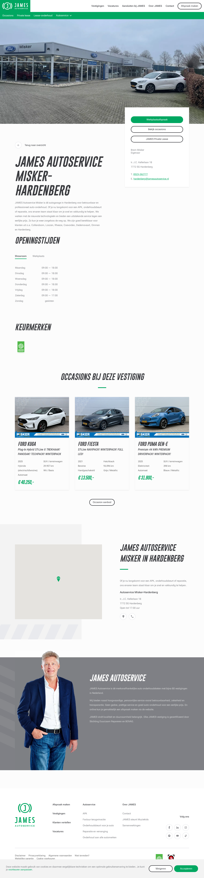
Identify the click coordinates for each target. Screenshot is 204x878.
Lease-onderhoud (43, 15)
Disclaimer (20, 855)
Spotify (169, 835)
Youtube (177, 835)
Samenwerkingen (131, 825)
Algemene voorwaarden (60, 855)
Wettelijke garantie (24, 858)
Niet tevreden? (82, 855)
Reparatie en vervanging (95, 831)
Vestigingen (97, 5)
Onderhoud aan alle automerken (99, 837)
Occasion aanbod (102, 502)
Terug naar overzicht (35, 145)
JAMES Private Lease (157, 139)
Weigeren (161, 868)
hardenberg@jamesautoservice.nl (151, 178)
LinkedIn (177, 827)
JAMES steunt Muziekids (135, 819)
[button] (58, 579)
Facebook (169, 827)
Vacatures (113, 5)
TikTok (185, 835)
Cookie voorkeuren (46, 858)
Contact (170, 5)
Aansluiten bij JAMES (133, 5)
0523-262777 (140, 174)
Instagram (185, 827)
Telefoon (132, 616)
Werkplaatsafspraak (157, 119)
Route (123, 616)
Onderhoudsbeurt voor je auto (98, 825)
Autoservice (62, 15)
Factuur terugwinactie (94, 819)
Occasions (7, 15)
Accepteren (186, 868)
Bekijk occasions (157, 129)
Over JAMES (155, 5)
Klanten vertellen (62, 822)
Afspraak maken (189, 5)
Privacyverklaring (37, 855)
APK (85, 813)
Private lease (23, 15)
